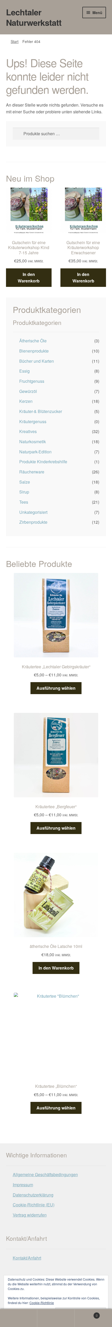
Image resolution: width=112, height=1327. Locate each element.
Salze (24, 482)
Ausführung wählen (56, 688)
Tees (23, 502)
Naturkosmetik (32, 442)
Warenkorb (86, 1314)
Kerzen (26, 401)
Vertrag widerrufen (30, 1215)
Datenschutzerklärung (33, 1195)
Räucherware (31, 472)
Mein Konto (18, 1318)
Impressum (23, 1185)
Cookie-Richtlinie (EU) (33, 1205)
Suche (55, 1318)
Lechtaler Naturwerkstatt (33, 17)
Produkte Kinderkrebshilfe (43, 462)
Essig (24, 371)
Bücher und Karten (36, 361)
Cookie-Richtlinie (41, 1302)
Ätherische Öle (33, 341)
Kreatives (28, 431)
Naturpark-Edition (35, 452)
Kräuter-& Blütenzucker (40, 411)
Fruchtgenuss (31, 381)
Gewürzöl (28, 391)
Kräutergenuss (32, 421)
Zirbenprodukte (33, 522)
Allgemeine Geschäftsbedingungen (45, 1174)
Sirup (24, 492)
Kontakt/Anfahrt (27, 1258)
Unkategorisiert (33, 512)
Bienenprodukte (34, 351)
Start (14, 41)
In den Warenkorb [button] (29, 277)
